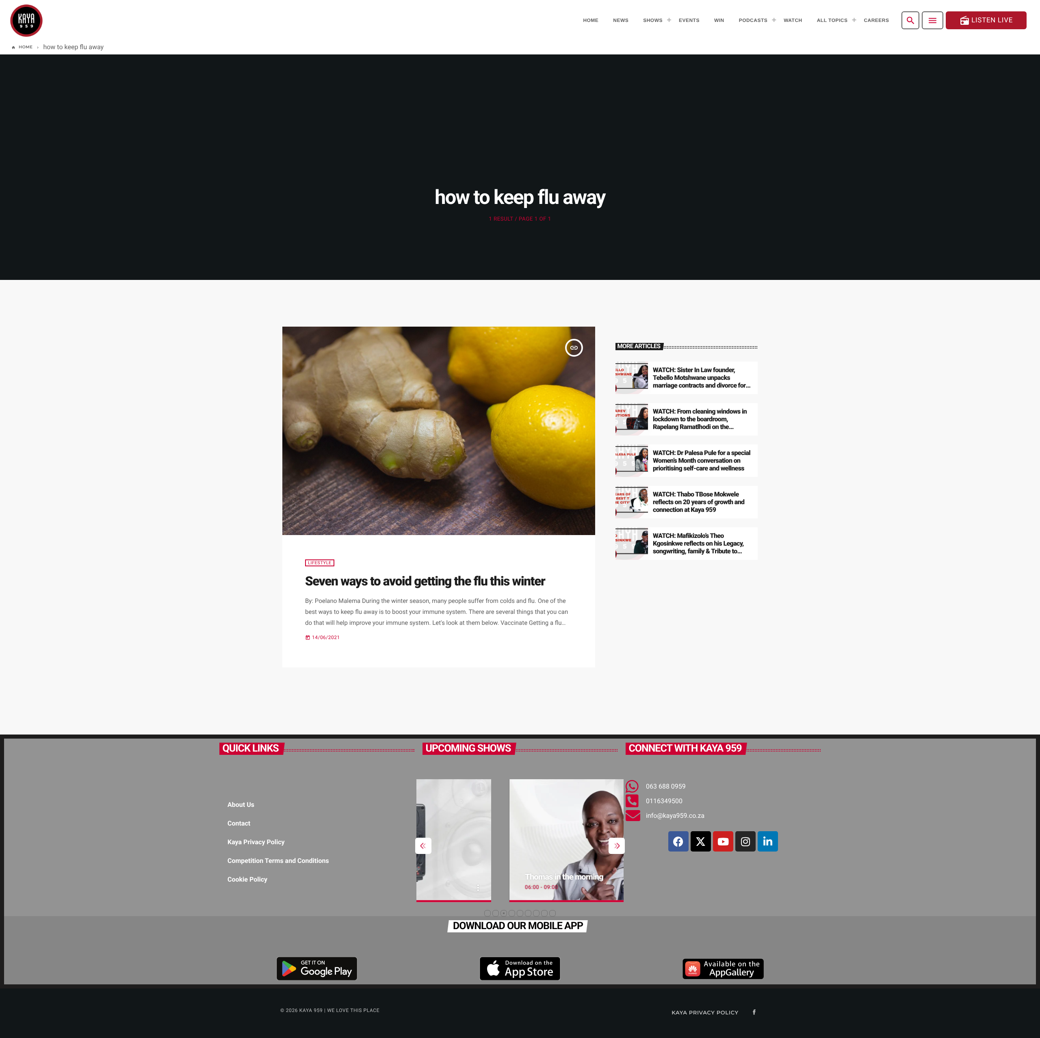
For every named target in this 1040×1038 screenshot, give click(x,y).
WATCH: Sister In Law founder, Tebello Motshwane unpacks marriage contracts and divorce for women (699, 381)
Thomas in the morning (477, 877)
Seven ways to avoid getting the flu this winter (425, 581)
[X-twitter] (701, 841)
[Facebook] (678, 841)
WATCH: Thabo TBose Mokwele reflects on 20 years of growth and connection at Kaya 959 (698, 502)
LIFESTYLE (320, 563)
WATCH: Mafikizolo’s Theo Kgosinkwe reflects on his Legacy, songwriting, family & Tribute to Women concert (698, 547)
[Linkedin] (768, 841)
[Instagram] (745, 841)
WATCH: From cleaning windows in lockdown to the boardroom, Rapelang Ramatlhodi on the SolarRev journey (700, 423)
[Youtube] (723, 841)
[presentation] (423, 846)
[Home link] (26, 20)
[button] (487, 913)
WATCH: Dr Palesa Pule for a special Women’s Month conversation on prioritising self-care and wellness (701, 460)
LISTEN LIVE (986, 20)
